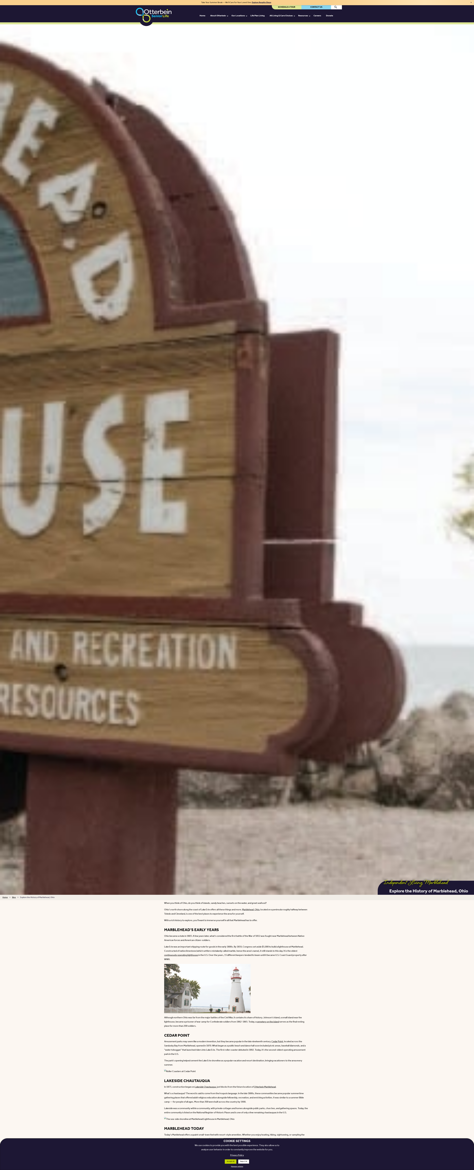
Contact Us (316, 7)
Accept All (230, 1161)
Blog (14, 897)
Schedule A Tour (286, 7)
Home (5, 897)
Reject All (243, 1161)
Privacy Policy (237, 1155)
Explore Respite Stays (261, 2)
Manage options (237, 1166)
